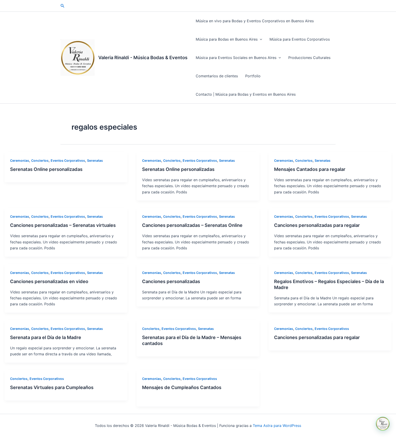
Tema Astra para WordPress (277, 425)
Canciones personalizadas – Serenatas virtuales (63, 225)
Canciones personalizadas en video (49, 281)
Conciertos (40, 160)
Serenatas (95, 160)
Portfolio (253, 76)
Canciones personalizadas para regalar (317, 225)
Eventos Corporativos (68, 160)
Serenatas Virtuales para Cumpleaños (52, 387)
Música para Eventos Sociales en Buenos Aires (236, 57)
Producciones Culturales (309, 57)
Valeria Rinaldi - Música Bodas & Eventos (142, 57)
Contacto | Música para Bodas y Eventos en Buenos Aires (246, 94)
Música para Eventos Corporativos (300, 39)
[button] (62, 6)
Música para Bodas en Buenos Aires (227, 39)
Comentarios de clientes (217, 76)
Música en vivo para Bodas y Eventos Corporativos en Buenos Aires (255, 21)
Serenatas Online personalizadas (46, 169)
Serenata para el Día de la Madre (45, 337)
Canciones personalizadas (171, 281)
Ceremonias (19, 160)
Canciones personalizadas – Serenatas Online (192, 225)
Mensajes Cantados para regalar (309, 169)
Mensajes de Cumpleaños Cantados (181, 387)
